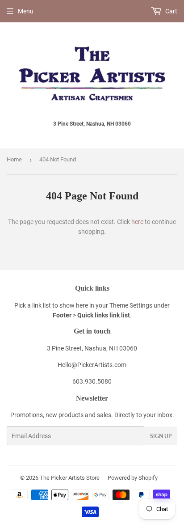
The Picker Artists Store (70, 477)
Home (14, 159)
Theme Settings (130, 305)
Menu (25, 11)
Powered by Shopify (133, 477)
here (137, 221)
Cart (170, 11)
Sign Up (160, 436)
